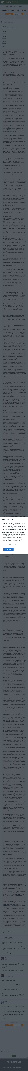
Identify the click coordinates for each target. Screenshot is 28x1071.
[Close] (25, 519)
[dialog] (14, 535)
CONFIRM (8, 549)
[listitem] (14, 545)
